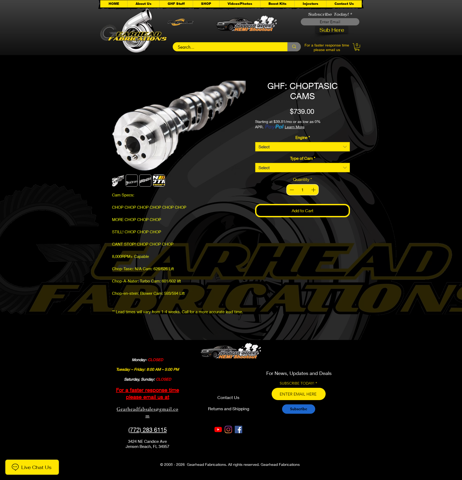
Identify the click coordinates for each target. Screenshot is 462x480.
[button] (176, 3)
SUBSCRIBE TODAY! (297, 383)
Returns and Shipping (228, 408)
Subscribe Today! (328, 14)
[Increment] (314, 190)
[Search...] (294, 46)
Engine (302, 137)
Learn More (295, 127)
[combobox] (302, 147)
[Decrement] (291, 190)
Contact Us (228, 397)
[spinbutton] (302, 190)
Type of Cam (302, 158)
